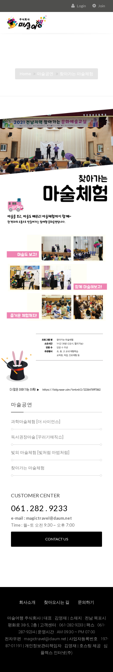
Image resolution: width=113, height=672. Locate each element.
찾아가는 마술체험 (76, 73)
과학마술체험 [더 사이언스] (35, 421)
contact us (56, 539)
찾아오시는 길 (56, 602)
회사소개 (27, 602)
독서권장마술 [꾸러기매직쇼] (37, 436)
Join (101, 5)
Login (81, 5)
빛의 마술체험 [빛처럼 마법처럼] (40, 452)
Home (25, 73)
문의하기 (86, 602)
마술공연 (45, 73)
